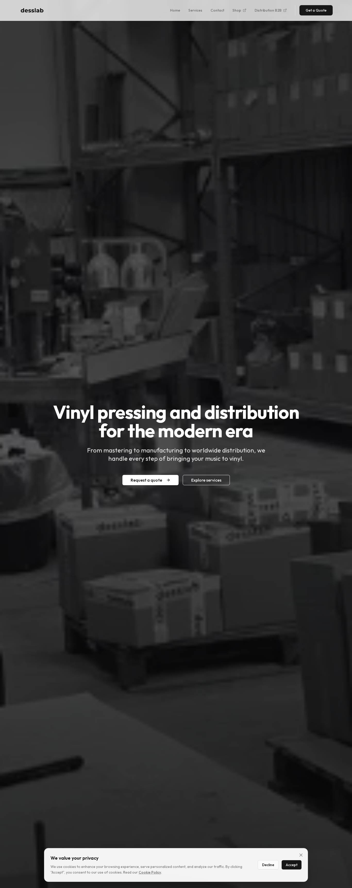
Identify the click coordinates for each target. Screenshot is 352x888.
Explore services (206, 480)
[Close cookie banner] (301, 855)
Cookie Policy (150, 872)
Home (175, 10)
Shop (236, 10)
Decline (268, 865)
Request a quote (146, 480)
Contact (217, 10)
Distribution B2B (268, 10)
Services (195, 10)
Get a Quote (316, 10)
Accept (291, 865)
